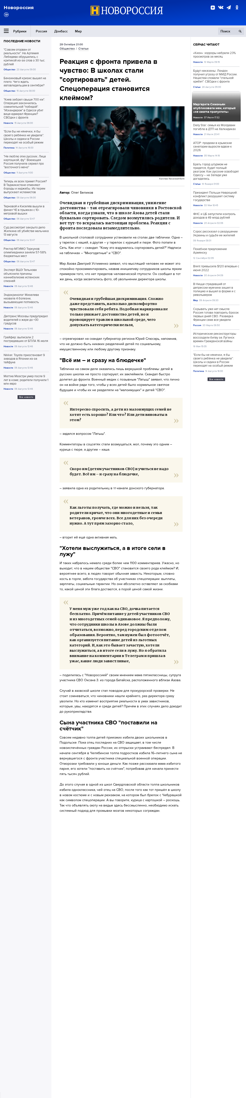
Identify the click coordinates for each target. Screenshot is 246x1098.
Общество (9, 69)
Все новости (26, 397)
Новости (8, 123)
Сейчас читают (206, 44)
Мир (78, 31)
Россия (41, 31)
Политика (9, 147)
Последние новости (22, 41)
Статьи (83, 48)
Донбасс (61, 31)
